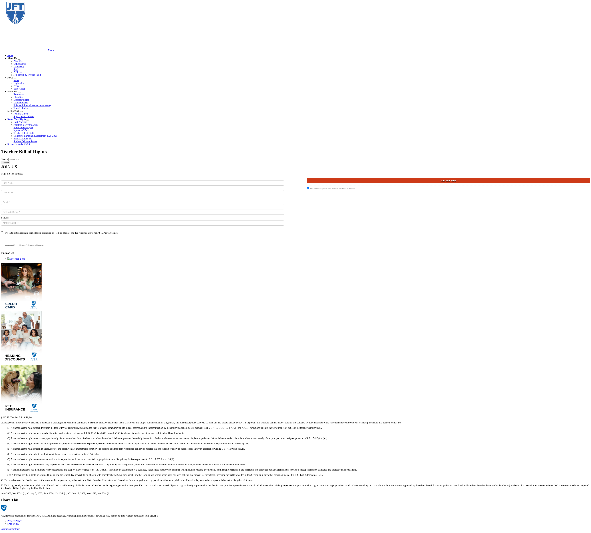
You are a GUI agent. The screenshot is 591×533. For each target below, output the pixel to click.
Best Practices (20, 122)
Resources (19, 94)
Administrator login (10, 529)
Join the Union (21, 113)
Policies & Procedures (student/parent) (32, 105)
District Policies (21, 99)
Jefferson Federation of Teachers (31, 245)
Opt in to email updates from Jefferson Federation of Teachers (332, 189)
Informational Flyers (23, 127)
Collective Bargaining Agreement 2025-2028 (35, 135)
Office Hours (20, 63)
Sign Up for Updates (24, 116)
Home (10, 55)
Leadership (19, 66)
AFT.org (18, 72)
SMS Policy (13, 523)
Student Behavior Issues (25, 141)
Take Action (19, 88)
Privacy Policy (14, 521)
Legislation (19, 83)
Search (4, 159)
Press (16, 86)
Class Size (19, 97)
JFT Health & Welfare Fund (27, 75)
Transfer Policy (21, 108)
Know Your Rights (16, 119)
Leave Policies (21, 102)
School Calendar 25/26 (18, 144)
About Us (18, 61)
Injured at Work (21, 130)
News (16, 80)
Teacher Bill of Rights (24, 133)
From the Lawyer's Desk (26, 124)
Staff (16, 69)
